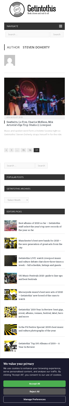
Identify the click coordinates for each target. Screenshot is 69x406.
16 (30, 150)
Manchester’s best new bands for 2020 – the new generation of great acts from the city (40, 244)
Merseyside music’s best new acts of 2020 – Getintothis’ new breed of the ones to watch (41, 295)
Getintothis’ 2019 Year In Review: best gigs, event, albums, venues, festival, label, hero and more (41, 313)
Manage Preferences (35, 399)
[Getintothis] (34, 9)
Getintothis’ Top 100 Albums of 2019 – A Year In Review (39, 345)
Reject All (34, 391)
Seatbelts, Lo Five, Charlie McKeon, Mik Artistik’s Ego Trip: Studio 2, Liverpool (30, 123)
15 (23, 150)
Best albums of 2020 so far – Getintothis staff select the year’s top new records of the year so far (40, 227)
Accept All (34, 383)
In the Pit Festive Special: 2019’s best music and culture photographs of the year (41, 329)
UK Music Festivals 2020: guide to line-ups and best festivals (41, 277)
